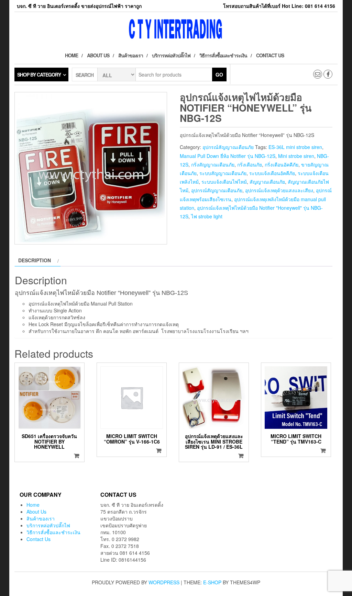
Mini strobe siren (296, 155)
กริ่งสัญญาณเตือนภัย (212, 164)
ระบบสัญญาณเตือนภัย (222, 173)
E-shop (212, 582)
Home (71, 55)
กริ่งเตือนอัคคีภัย (281, 164)
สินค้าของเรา (130, 55)
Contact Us (270, 55)
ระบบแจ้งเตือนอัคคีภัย (272, 173)
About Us (98, 55)
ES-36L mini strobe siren (295, 147)
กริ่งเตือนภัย (249, 164)
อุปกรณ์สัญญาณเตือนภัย (228, 147)
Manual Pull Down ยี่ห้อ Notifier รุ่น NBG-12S (227, 155)
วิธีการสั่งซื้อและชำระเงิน (223, 55)
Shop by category (39, 74)
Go (219, 74)
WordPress (163, 582)
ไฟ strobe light (206, 216)
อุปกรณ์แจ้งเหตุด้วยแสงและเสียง (279, 190)
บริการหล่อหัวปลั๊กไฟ (171, 55)
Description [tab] (34, 260)
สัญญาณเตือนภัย (267, 181)
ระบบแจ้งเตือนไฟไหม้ (224, 181)
